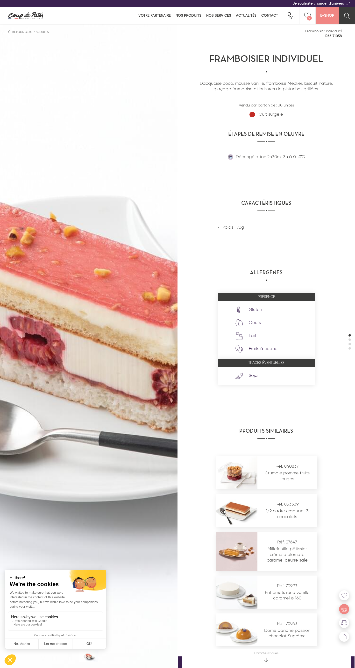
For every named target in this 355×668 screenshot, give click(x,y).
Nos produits (188, 15)
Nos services (218, 15)
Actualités (246, 15)
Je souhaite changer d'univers (318, 3)
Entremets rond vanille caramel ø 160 (287, 595)
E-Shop (327, 16)
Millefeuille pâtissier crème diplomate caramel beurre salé (287, 555)
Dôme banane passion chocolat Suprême (287, 633)
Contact (269, 15)
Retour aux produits (30, 32)
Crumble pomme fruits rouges (287, 476)
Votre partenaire (154, 15)
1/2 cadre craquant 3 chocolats (287, 514)
